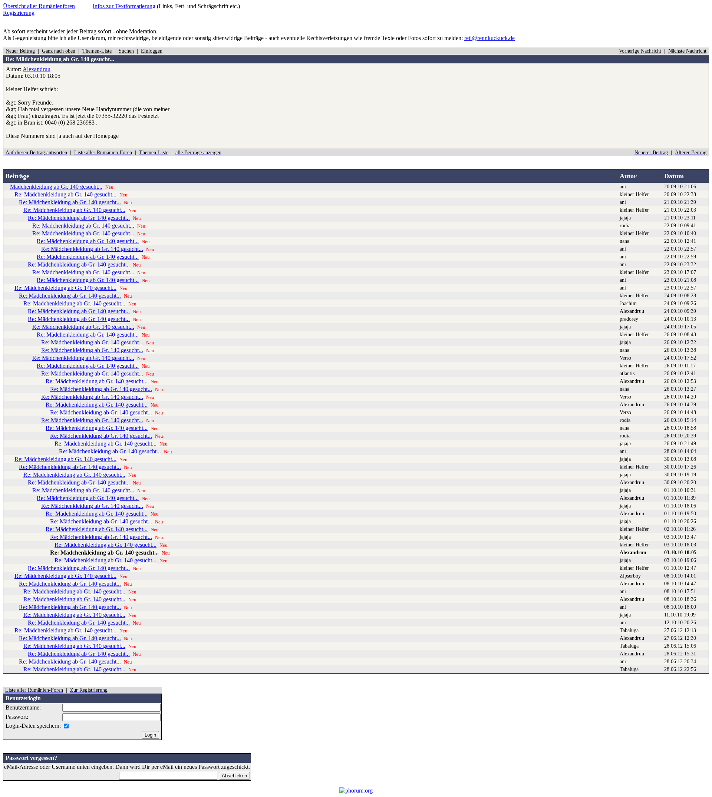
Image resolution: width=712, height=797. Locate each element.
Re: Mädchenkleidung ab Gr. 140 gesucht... (65, 194)
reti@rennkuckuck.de (489, 38)
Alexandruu (36, 69)
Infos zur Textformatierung (124, 6)
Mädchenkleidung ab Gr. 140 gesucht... (56, 186)
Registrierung (18, 13)
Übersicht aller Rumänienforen (39, 6)
